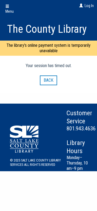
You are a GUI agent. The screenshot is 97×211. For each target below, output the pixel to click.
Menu (9, 11)
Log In (89, 6)
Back (48, 80)
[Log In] (80, 6)
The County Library (47, 29)
